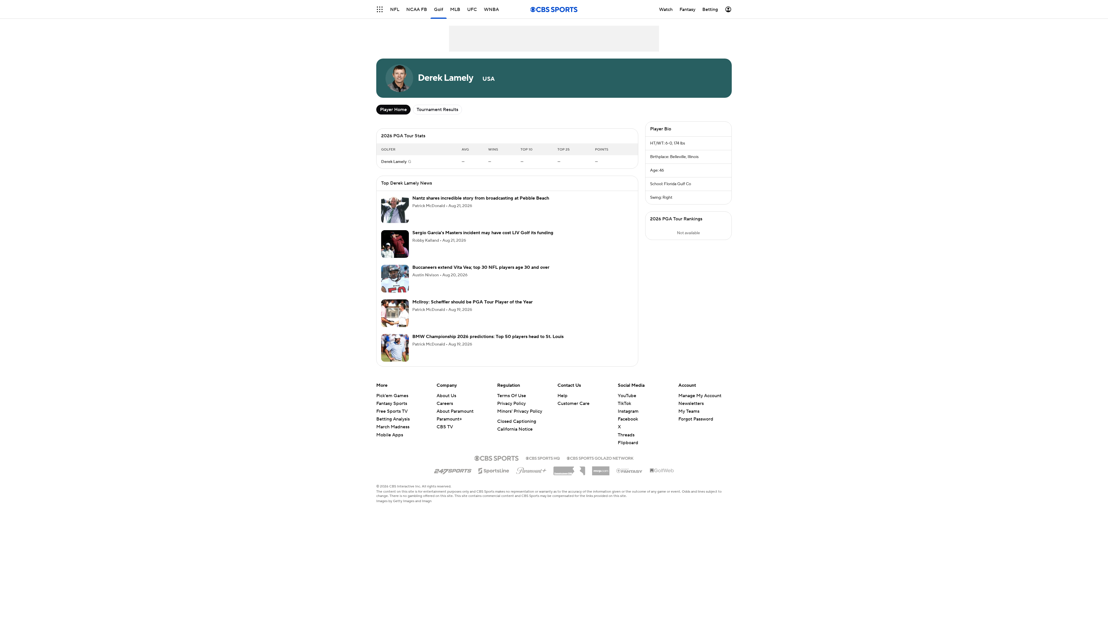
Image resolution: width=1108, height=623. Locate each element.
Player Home (393, 109)
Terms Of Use (511, 403)
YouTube (627, 403)
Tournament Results (437, 109)
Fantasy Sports (391, 410)
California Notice (515, 436)
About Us (446, 403)
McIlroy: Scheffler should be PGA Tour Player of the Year (472, 309)
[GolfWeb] (662, 478)
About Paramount (455, 418)
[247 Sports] (452, 477)
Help (562, 403)
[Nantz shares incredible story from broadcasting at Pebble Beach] (395, 216)
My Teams (688, 418)
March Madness (392, 434)
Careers (445, 410)
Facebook (628, 426)
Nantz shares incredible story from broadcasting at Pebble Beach (480, 205)
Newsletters (691, 410)
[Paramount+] (531, 476)
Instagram (628, 418)
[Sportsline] (493, 477)
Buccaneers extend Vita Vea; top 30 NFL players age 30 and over (480, 274)
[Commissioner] (569, 475)
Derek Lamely (394, 168)
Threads (626, 442)
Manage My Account (699, 403)
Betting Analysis (393, 426)
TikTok (624, 410)
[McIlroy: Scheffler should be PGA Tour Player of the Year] (395, 320)
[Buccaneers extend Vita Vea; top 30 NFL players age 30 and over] (395, 285)
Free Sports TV (392, 418)
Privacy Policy (511, 410)
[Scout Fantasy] (629, 477)
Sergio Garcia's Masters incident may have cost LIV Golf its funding (482, 240)
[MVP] (600, 475)
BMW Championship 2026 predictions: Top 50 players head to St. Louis (488, 343)
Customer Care (573, 410)
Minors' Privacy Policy (519, 418)
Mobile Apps (389, 442)
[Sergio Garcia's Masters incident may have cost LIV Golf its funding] (395, 251)
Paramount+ (449, 426)
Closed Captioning (516, 428)
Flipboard (628, 450)
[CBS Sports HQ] (543, 465)
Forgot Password (695, 426)
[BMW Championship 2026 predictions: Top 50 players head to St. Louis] (395, 355)
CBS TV (445, 434)
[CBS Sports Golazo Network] (600, 465)
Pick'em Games (392, 403)
